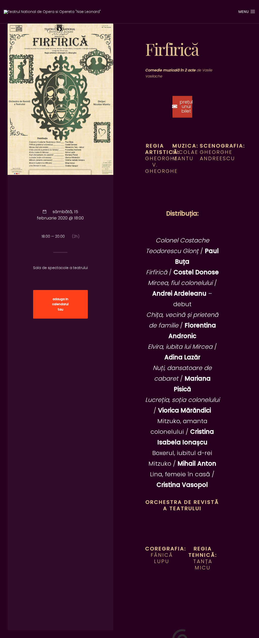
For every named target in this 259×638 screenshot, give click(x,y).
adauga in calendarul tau (60, 304)
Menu (244, 11)
